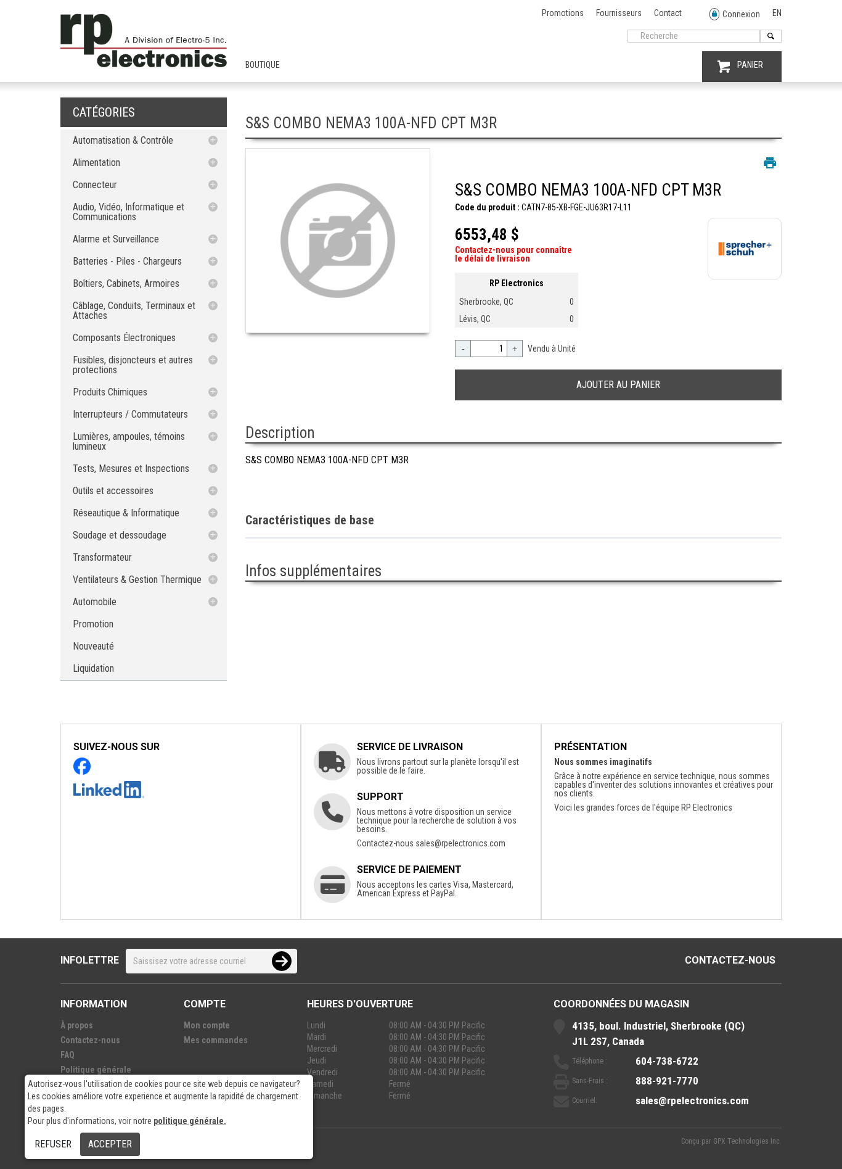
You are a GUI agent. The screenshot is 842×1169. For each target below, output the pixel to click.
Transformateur (102, 557)
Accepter (110, 1144)
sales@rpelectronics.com (460, 843)
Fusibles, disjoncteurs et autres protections (133, 365)
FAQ (67, 1055)
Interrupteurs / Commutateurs (130, 414)
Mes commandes (216, 1040)
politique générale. (189, 1121)
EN (777, 13)
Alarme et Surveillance (116, 239)
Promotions (563, 13)
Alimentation (96, 162)
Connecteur (95, 185)
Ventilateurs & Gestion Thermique (137, 579)
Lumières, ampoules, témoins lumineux (129, 441)
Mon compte (207, 1025)
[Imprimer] (770, 163)
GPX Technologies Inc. (747, 1141)
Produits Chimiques (110, 392)
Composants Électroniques (124, 338)
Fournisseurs (619, 13)
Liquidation (93, 668)
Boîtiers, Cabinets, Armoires (126, 283)
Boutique (262, 65)
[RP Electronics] (143, 64)
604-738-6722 (667, 1061)
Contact (668, 13)
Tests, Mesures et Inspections (131, 468)
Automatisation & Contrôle (123, 140)
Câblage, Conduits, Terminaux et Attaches (134, 310)
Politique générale (95, 1070)
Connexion (741, 14)
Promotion (93, 624)
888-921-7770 (667, 1081)
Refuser (53, 1144)
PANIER (750, 65)
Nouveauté (93, 646)
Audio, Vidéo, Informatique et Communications (128, 212)
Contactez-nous (730, 960)
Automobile (94, 602)
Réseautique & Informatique (126, 513)
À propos (76, 1025)
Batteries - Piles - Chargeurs (127, 261)
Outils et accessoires (113, 491)
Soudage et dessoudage (119, 535)
